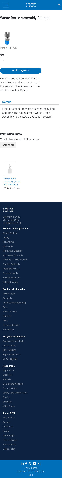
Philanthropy (9, 435)
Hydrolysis (8, 246)
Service (6, 397)
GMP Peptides (9, 350)
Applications (8, 370)
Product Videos (10, 388)
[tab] (29, 102)
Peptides (7, 316)
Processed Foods (11, 325)
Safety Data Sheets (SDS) (15, 392)
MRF (31, 474)
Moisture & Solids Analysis (15, 259)
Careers (6, 422)
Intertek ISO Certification (31, 471)
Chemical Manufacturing (14, 302)
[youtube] (35, 464)
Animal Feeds (9, 293)
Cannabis (7, 298)
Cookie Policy (9, 449)
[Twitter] (30, 464)
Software (7, 401)
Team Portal (31, 467)
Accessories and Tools (13, 341)
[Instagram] (39, 464)
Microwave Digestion (12, 251)
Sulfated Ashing (10, 282)
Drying (6, 237)
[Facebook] (26, 464)
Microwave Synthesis (13, 255)
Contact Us (8, 426)
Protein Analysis (10, 273)
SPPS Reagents (10, 359)
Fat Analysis (8, 242)
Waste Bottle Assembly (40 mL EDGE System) (12, 181)
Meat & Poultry (10, 311)
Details (6, 101)
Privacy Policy (9, 444)
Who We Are (8, 417)
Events (6, 431)
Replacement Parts (12, 354)
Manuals (7, 379)
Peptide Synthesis (11, 264)
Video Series (9, 406)
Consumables (9, 345)
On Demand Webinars (13, 383)
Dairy (5, 307)
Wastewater (8, 329)
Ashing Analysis (10, 233)
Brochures (7, 375)
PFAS (5, 320)
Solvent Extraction (11, 277)
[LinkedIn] (22, 464)
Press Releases (10, 440)
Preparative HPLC (11, 268)
